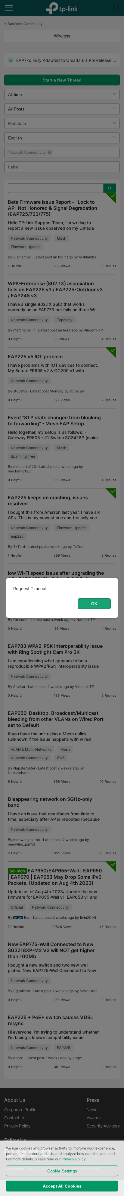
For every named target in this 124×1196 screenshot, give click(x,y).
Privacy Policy (73, 1159)
